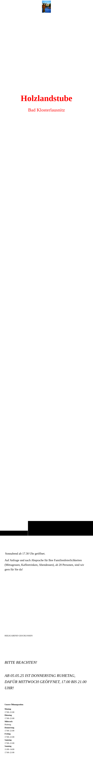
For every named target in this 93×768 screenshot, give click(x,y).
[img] (46, 274)
